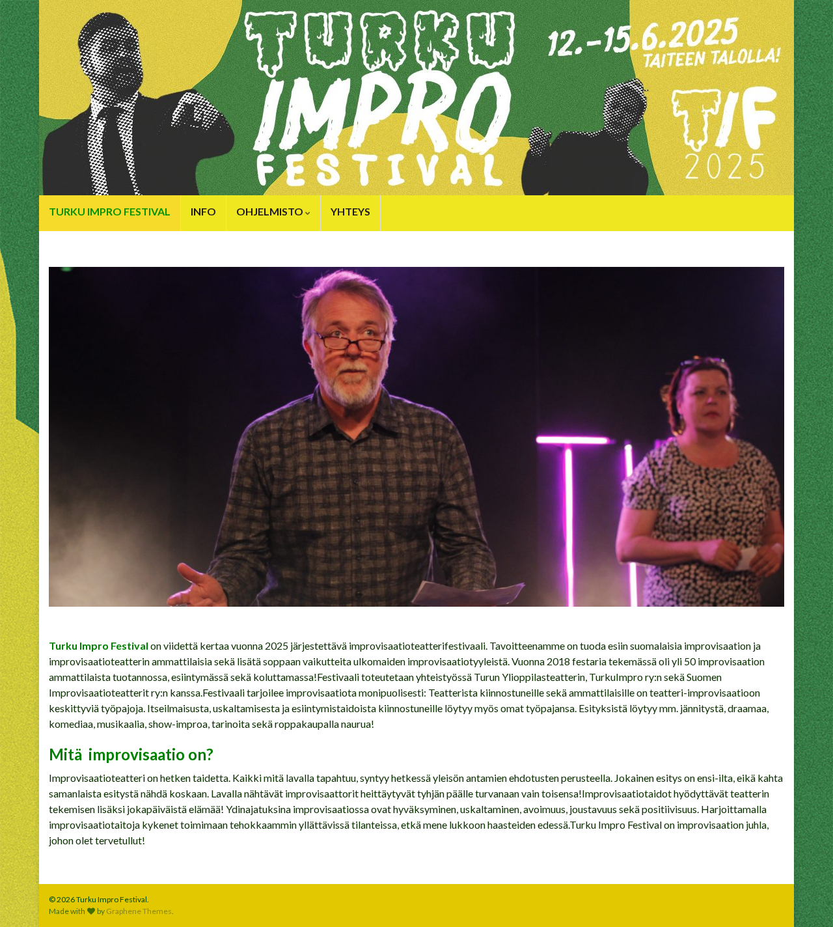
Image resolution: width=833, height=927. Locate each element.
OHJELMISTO (270, 211)
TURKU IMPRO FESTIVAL (110, 211)
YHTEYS (350, 211)
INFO (203, 211)
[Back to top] (803, 897)
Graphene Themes (139, 911)
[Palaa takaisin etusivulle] (416, 97)
